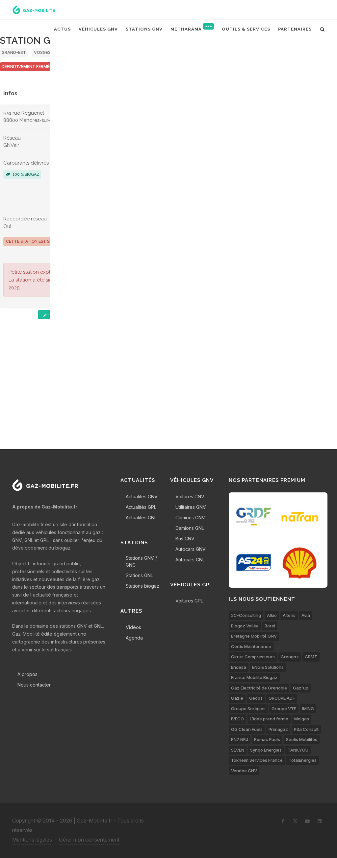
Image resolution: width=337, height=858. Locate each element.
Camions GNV (190, 517)
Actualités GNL (141, 517)
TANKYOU (298, 750)
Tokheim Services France (257, 760)
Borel (270, 625)
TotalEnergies (303, 760)
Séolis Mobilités (301, 739)
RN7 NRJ (239, 739)
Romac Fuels (267, 739)
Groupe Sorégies (248, 708)
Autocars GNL (190, 559)
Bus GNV (184, 538)
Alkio (272, 615)
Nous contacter (34, 685)
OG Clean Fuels (247, 729)
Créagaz (290, 656)
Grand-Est (14, 52)
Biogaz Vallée (245, 625)
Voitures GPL (189, 600)
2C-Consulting (246, 615)
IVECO (237, 718)
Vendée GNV (244, 770)
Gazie (237, 698)
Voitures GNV (189, 496)
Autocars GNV (190, 549)
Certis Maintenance (251, 646)
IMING (308, 708)
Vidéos (133, 627)
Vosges (42, 52)
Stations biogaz (142, 586)
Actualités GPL (141, 507)
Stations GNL (139, 575)
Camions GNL (189, 528)
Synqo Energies (266, 750)
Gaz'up (300, 687)
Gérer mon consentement (89, 839)
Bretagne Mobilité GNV (254, 636)
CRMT (311, 656)
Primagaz (278, 729)
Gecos (256, 698)
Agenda (134, 638)
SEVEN (237, 750)
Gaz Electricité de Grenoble (259, 687)
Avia (305, 615)
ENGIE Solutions (268, 667)
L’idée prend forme (269, 718)
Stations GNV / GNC (141, 561)
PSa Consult (306, 729)
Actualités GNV (142, 496)
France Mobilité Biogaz (254, 677)
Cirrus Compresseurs (253, 656)
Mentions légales (32, 839)
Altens (289, 615)
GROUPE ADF (282, 698)
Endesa (238, 667)
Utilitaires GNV (190, 507)
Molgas (301, 718)
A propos (27, 674)
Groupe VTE (284, 708)
